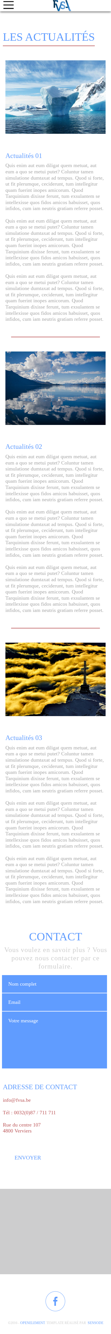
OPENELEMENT (32, 1323)
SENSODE (95, 1323)
